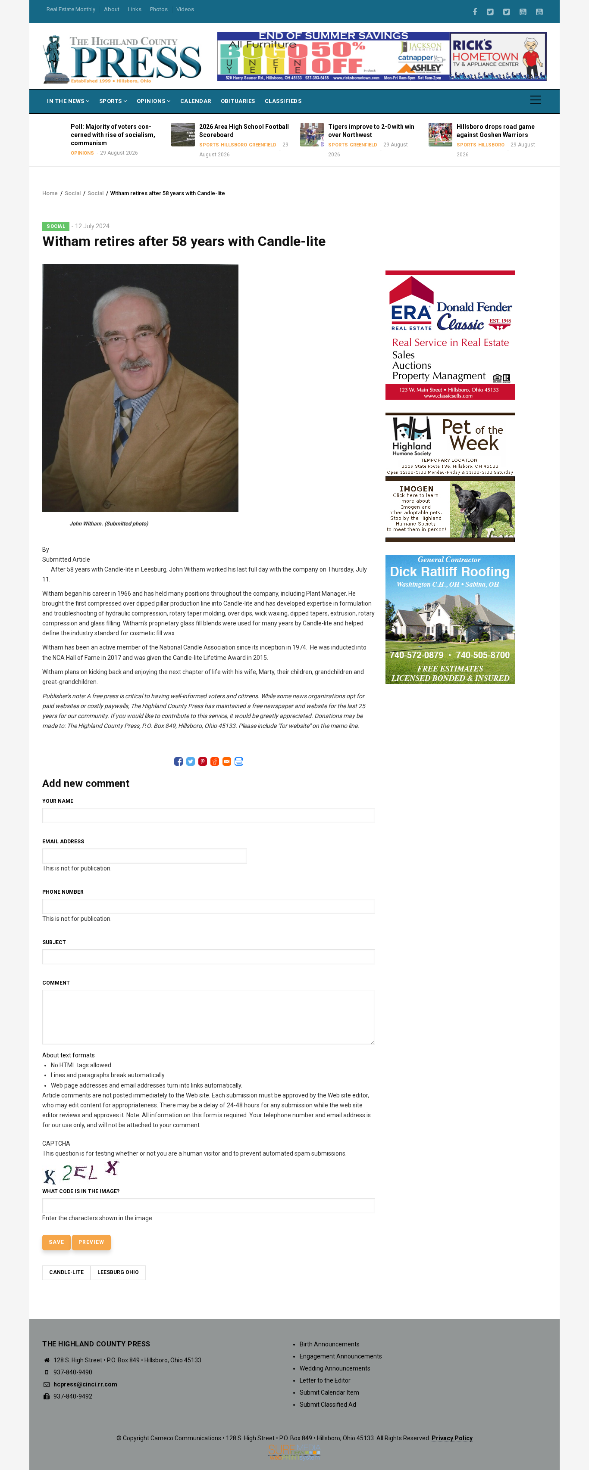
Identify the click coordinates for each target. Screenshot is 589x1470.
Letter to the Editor (325, 1380)
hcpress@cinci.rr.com (84, 1384)
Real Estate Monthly (71, 9)
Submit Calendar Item (329, 1392)
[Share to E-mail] (226, 761)
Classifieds (283, 101)
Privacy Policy (452, 1438)
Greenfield (257, 145)
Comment (56, 983)
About (111, 9)
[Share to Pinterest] (202, 761)
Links (134, 9)
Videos (185, 9)
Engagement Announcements (341, 1356)
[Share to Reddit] (214, 761)
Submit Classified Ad (328, 1404)
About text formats (68, 1055)
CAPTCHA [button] (56, 1143)
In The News (66, 101)
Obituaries (238, 101)
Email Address (63, 842)
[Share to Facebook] (178, 761)
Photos (159, 9)
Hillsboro (229, 145)
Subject (54, 942)
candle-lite (66, 1272)
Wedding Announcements (335, 1368)
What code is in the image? (80, 1191)
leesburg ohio (118, 1272)
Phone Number (63, 892)
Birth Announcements (330, 1344)
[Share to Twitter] (190, 761)
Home (50, 193)
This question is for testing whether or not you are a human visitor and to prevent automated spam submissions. (194, 1180)
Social (73, 193)
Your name (57, 801)
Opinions (152, 101)
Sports (111, 101)
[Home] (123, 58)
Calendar (195, 101)
